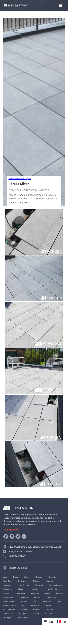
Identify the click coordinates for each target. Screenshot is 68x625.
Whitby (36, 613)
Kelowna (7, 593)
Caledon (36, 581)
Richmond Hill (9, 609)
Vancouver (8, 613)
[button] (46, 5)
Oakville (23, 601)
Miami (47, 593)
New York (52, 597)
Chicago (7, 585)
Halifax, (21, 589)
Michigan (59, 593)
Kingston (21, 593)
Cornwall (39, 585)
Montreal (24, 597)
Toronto (49, 609)
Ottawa (60, 601)
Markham (35, 593)
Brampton (53, 577)
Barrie (15, 577)
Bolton (27, 577)
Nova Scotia (8, 601)
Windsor (48, 613)
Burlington (22, 581)
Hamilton (35, 589)
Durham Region (55, 585)
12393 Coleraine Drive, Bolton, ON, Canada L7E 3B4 (35, 546)
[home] (14, 5)
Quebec (48, 605)
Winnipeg (7, 617)
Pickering (35, 605)
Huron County (23, 585)
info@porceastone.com (20, 551)
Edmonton (7, 589)
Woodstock (22, 617)
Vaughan (23, 613)
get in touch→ (13, 529)
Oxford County (9, 605)
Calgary (49, 581)
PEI (23, 605)
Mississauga (8, 597)
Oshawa (47, 601)
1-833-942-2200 (17, 556)
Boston (39, 577)
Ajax (5, 577)
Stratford (36, 609)
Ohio (35, 601)
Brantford (7, 581)
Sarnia (24, 609)
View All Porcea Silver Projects (19, 178)
